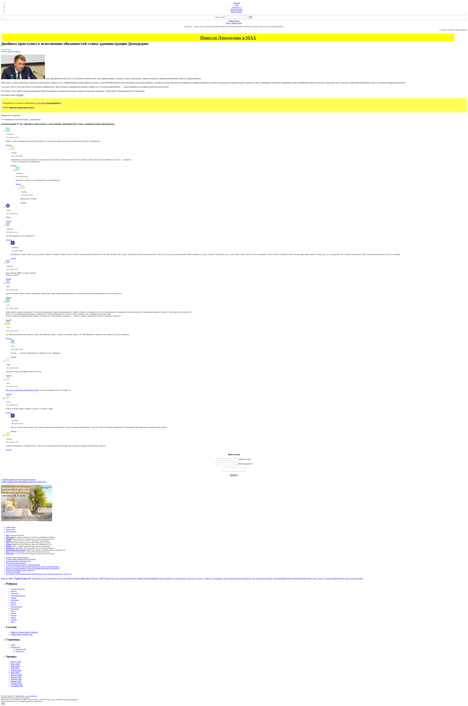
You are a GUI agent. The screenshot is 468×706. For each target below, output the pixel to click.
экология (353, 578)
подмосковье (267, 578)
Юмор (13, 622)
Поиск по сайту (220, 17)
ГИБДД (11, 578)
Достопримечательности (18, 596)
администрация (9, 119)
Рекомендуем (20, 651)
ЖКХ (29, 578)
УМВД (101, 578)
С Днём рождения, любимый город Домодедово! (21, 559)
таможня (329, 578)
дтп (212, 578)
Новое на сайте (10, 529)
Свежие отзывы (10, 527)
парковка (259, 578)
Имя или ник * (245, 459)
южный (360, 578)
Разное (13, 611)
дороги (207, 578)
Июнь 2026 (15, 666)
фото (343, 578)
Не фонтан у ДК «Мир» (13, 572)
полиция (282, 578)
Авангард (4, 578)
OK (3, 704)
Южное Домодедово (111, 578)
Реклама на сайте (21, 649)
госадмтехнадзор (180, 578)
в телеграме (48, 103)
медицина (238, 578)
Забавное (13, 598)
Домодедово (11, 51)
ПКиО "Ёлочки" (92, 578)
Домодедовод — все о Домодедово (26, 696)
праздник (289, 578)
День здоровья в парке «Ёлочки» (16, 563)
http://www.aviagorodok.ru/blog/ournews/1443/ (22, 390)
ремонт (309, 578)
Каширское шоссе (38, 578)
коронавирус (218, 578)
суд (324, 578)
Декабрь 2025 (16, 679)
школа (347, 578)
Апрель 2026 (16, 670)
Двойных (25, 119)
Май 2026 (15, 668)
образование (246, 578)
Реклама (13, 613)
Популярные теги (11, 531)
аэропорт (154, 578)
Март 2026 (15, 673)
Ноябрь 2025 (16, 681)
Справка (13, 617)
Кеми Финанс (15, 600)
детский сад (200, 578)
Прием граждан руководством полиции (18, 479)
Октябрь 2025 (16, 684)
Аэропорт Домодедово (18, 589)
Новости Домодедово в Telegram (24, 632)
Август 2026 (16, 662)
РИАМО (20, 95)
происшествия (299, 578)
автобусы (133, 578)
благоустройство (166, 578)
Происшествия (236, 10)
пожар (275, 578)
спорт (320, 578)
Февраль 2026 (16, 675)
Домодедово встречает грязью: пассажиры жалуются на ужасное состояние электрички (32, 566)
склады (314, 578)
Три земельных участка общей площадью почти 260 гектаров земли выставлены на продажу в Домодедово (38, 574)
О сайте (236, 5)
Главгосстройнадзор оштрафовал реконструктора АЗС (23, 482)
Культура (48, 578)
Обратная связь (236, 7)
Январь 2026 (16, 677)
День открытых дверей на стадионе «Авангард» (20, 570)
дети (193, 578)
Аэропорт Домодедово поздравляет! (17, 557)
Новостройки (236, 12)
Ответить (8, 145)
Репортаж (14, 615)
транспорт (336, 578)
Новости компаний (16, 606)
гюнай (189, 578)
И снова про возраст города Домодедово (18, 561)
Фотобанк (14, 620)
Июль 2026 (15, 664)
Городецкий (18, 119)
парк (253, 578)
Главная (236, 3)
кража (226, 578)
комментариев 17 (35, 119)
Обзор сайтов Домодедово (22, 634)
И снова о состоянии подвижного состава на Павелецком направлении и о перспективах (32, 568)
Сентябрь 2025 (17, 686)
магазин (231, 578)
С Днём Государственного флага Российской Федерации (23, 565)
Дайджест (14, 591)
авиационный (124, 578)
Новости (17, 51)
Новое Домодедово (59, 578)
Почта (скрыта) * (246, 464)
